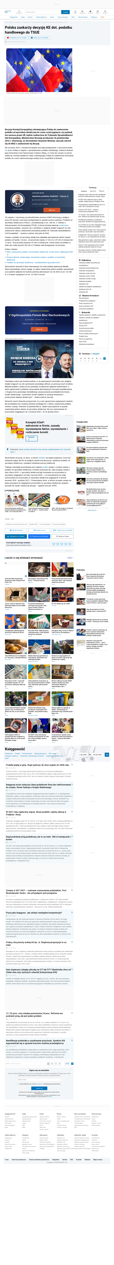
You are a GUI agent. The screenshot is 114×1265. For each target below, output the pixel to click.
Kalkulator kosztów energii (87, 278)
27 (93, 358)
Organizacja (8, 1138)
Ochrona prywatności (19, 1159)
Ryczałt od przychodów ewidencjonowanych (86, 330)
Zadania (7, 1142)
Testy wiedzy (25, 1152)
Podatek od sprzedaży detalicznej (16, 524)
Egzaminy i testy (26, 1144)
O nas (7, 1159)
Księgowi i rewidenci (11, 756)
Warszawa (50, 319)
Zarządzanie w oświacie (29, 1146)
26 (89, 358)
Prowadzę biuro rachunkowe (82, 1119)
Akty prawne (43, 1135)
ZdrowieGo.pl (95, 1138)
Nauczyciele (25, 1142)
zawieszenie (63, 225)
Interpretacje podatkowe (86, 344)
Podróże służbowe (79, 1144)
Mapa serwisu (98, 1159)
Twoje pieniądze (63, 17)
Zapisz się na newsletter (65, 530)
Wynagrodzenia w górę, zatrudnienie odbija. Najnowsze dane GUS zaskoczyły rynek (92, 241)
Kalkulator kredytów (85, 281)
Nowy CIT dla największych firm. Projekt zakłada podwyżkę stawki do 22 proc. (91, 246)
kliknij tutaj (49, 1096)
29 (100, 358)
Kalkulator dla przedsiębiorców (89, 268)
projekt (45, 467)
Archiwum (94, 1140)
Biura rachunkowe (80, 1114)
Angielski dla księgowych (54, 756)
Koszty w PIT (83, 325)
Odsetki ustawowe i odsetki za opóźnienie (92, 315)
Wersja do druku (17, 530)
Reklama (87, 1159)
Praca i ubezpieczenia (63, 1121)
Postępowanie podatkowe (87, 301)
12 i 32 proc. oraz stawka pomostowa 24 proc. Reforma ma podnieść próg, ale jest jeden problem (91, 216)
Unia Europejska (45, 524)
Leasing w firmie (61, 1125)
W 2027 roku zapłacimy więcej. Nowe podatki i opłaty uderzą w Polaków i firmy (91, 200)
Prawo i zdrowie (44, 1129)
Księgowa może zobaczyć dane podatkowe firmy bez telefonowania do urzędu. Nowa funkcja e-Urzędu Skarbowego (92, 195)
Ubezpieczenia (26, 1121)
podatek (42, 458)
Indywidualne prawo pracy (29, 1116)
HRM (23, 1127)
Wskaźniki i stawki (80, 1135)
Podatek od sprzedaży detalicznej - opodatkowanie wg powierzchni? (33, 262)
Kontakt (78, 1159)
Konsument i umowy (45, 1121)
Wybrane (101, 191)
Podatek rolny (83, 336)
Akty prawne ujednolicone (47, 1146)
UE (6, 150)
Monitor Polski (44, 1140)
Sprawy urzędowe (45, 1123)
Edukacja (94, 17)
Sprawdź (31, 438)
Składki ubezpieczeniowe (81, 1142)
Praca (41, 1125)
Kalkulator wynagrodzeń (86, 270)
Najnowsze (93, 191)
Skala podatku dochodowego (82, 1148)
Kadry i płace (8, 1146)
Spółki (58, 1119)
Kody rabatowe (96, 1142)
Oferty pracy (95, 1150)
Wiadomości (26, 22)
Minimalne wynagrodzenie (81, 1140)
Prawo (52, 17)
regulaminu (39, 1084)
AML (75, 1127)
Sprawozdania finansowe (81, 1125)
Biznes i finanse (61, 1116)
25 (85, 358)
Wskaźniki (86, 312)
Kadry (23, 17)
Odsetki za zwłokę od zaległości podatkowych (89, 319)
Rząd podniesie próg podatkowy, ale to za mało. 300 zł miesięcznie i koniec (91, 205)
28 (96, 358)
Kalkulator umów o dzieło (87, 276)
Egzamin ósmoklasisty (28, 1150)
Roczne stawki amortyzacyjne (88, 333)
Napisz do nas (40, 530)
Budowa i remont (96, 1123)
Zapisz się (52, 210)
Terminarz (86, 353)
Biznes (30, 17)
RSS (71, 1159)
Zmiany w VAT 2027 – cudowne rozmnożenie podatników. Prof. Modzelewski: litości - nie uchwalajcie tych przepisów (91, 210)
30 (104, 358)
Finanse (94, 1121)
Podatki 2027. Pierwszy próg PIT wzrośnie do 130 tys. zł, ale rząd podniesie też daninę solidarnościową (92, 236)
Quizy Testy (82, 341)
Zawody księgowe (10, 1125)
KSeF (102, 17)
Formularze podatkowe (86, 309)
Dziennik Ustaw (44, 1138)
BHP (23, 1125)
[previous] (48, 1064)
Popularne (84, 191)
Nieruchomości (83, 17)
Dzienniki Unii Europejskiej (47, 1144)
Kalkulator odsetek (62, 1144)
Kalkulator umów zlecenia (87, 273)
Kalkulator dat (83, 292)
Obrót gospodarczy (40, 753)
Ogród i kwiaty (96, 1125)
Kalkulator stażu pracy (63, 1146)
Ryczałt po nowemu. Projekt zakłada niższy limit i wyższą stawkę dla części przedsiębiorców (92, 251)
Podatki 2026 (82, 422)
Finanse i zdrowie (62, 1127)
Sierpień (96, 353)
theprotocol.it (95, 1148)
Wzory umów (95, 1144)
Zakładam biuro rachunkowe (82, 1116)
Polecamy (81, 570)
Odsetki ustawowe (79, 1146)
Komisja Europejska (59, 524)
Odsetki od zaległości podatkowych (90, 286)
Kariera (64, 1159)
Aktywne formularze (90, 295)
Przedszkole (25, 1138)
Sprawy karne (43, 1119)
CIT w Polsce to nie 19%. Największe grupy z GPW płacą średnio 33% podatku (92, 225)
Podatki (17, 753)
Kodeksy (42, 1148)
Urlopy (24, 1123)
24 (81, 358)
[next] (72, 1064)
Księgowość (14, 17)
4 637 (67, 1063)
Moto (73, 17)
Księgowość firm (10, 1114)
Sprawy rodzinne (44, 1116)
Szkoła (24, 1140)
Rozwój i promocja (10, 1144)
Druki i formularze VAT (86, 306)
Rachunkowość (84, 298)
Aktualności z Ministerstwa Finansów (32, 756)
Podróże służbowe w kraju (81, 1138)
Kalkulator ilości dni (85, 289)
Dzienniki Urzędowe (45, 1142)
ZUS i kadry (52, 753)
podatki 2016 (33, 524)
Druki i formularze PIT (86, 303)
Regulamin (55, 1159)
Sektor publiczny (41, 17)
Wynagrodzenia (26, 1119)
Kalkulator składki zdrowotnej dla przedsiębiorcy (89, 264)
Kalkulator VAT (83, 284)
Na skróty (95, 1135)
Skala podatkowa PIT (86, 323)
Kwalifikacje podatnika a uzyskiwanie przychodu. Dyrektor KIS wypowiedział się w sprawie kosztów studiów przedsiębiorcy (92, 221)
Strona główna (9, 22)
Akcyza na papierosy (85, 339)
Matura (24, 1148)
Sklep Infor (43, 1127)
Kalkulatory (86, 260)
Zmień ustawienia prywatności (39, 1159)
